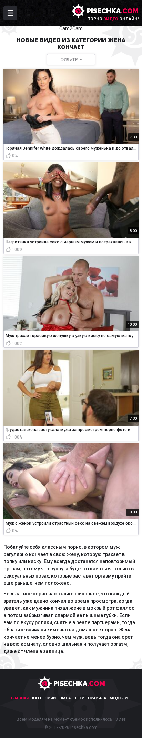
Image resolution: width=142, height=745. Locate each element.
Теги (79, 698)
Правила (97, 698)
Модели (119, 698)
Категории (44, 698)
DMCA (65, 698)
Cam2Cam (71, 28)
